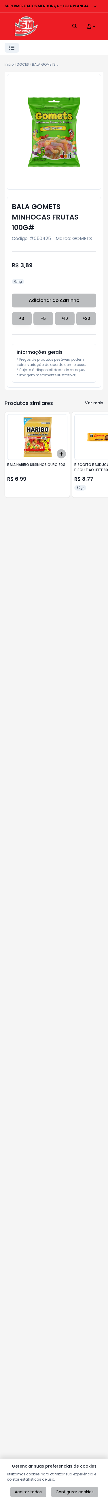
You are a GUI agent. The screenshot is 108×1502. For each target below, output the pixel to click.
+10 (64, 318)
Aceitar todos (28, 1492)
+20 (86, 318)
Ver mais (94, 403)
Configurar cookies (75, 1492)
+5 (43, 318)
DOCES (23, 64)
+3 (21, 318)
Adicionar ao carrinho (54, 300)
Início (9, 64)
